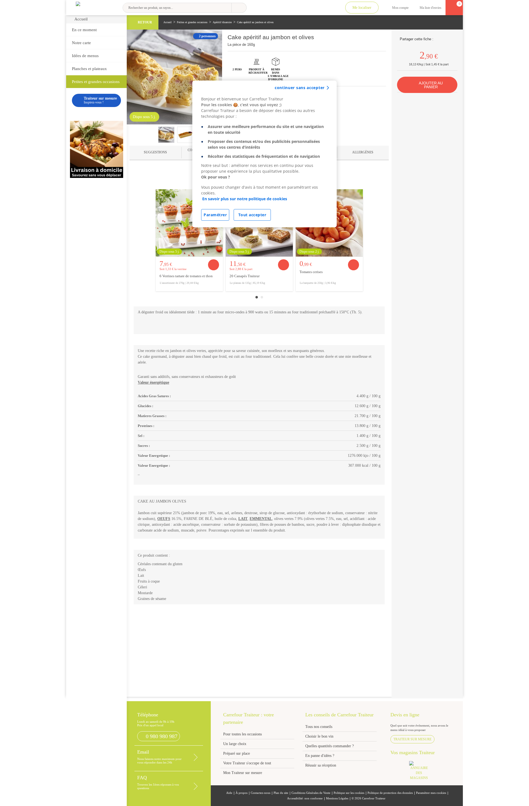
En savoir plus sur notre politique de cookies (244, 198)
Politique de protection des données (390, 792)
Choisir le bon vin (319, 736)
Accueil (81, 19)
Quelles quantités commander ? (329, 746)
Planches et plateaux (89, 68)
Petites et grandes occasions (96, 81)
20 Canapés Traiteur (245, 276)
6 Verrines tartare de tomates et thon (186, 276)
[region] (264, 154)
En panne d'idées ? (319, 756)
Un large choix (234, 744)
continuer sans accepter (300, 87)
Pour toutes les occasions (242, 734)
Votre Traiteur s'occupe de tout (247, 763)
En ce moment (84, 30)
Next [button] (377, 240)
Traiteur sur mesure (412, 739)
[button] (155, 153)
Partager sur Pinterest (445, 39)
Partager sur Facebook (438, 39)
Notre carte (81, 43)
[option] (189, 240)
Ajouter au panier (431, 85)
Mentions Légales (337, 798)
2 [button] (262, 297)
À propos (241, 792)
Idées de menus (85, 56)
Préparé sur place (236, 753)
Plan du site (281, 792)
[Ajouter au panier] (213, 264)
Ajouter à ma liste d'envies (381, 40)
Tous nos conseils (319, 727)
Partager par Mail (452, 39)
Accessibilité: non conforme (305, 798)
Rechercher (239, 8)
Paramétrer (215, 214)
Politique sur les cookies (349, 792)
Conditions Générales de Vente (311, 792)
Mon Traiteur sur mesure (242, 773)
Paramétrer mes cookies (431, 792)
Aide (229, 792)
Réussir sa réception (320, 765)
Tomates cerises (311, 272)
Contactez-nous (260, 792)
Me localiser (361, 8)
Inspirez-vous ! (100, 100)
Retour (145, 22)
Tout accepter (252, 214)
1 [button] (256, 297)
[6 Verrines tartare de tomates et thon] (189, 223)
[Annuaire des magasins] (422, 772)
